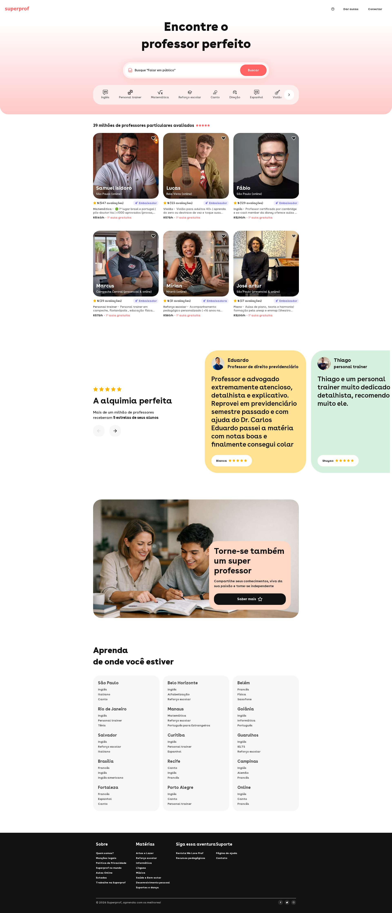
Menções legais (106, 858)
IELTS (241, 746)
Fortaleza (108, 787)
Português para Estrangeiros (189, 725)
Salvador (107, 735)
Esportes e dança (147, 887)
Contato (221, 858)
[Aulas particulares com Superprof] (17, 9)
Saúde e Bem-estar (148, 877)
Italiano (104, 694)
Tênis (102, 725)
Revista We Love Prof (189, 853)
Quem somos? (105, 853)
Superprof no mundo (108, 867)
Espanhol (105, 798)
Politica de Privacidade (111, 863)
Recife (174, 761)
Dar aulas (350, 9)
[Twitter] (287, 902)
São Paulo (108, 682)
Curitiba (176, 735)
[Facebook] (280, 902)
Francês (103, 767)
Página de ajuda (226, 853)
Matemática (177, 715)
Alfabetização (179, 694)
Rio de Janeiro (112, 709)
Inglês (102, 689)
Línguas (141, 867)
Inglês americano (110, 777)
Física (241, 694)
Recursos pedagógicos (190, 858)
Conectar (375, 9)
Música (140, 872)
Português (244, 725)
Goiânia (245, 709)
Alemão (243, 772)
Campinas (247, 761)
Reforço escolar (109, 746)
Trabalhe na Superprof (111, 882)
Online (244, 787)
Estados (101, 877)
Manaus (176, 709)
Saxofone (244, 699)
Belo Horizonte (183, 682)
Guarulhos (247, 735)
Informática (246, 720)
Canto (103, 699)
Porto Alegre (180, 787)
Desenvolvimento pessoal (153, 882)
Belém (243, 682)
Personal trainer (110, 720)
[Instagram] (293, 902)
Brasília (106, 761)
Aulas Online (104, 872)
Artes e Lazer (145, 853)
